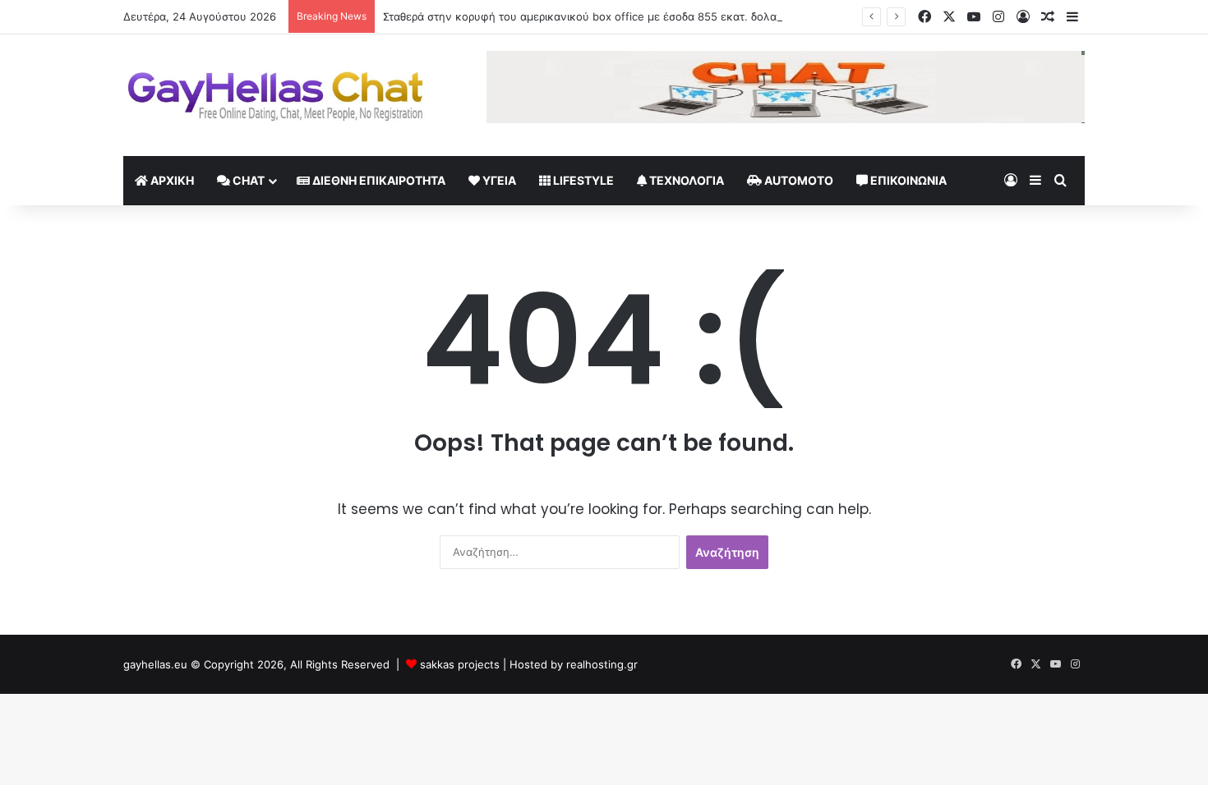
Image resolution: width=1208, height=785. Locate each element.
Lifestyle (582, 180)
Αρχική (171, 180)
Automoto (797, 180)
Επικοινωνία (907, 180)
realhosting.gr (602, 664)
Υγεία (498, 180)
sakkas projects (460, 664)
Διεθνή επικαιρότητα (377, 180)
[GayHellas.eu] (275, 95)
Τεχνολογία (685, 180)
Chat (247, 180)
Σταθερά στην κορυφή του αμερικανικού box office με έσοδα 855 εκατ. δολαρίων (591, 16)
